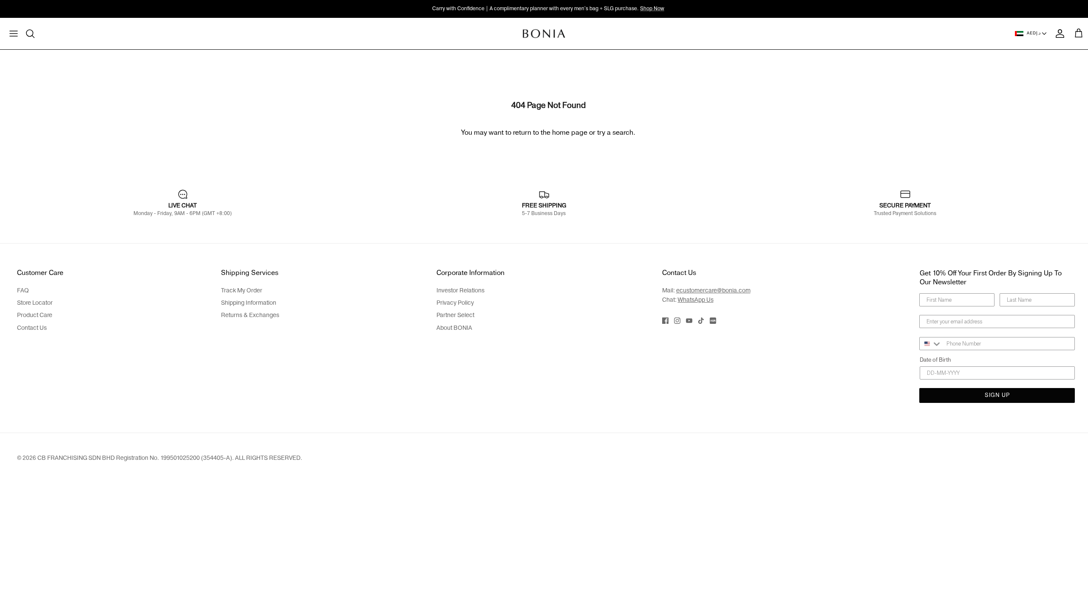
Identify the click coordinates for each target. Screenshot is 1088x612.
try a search (615, 132)
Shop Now (652, 8)
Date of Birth (935, 360)
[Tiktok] (701, 320)
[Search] (30, 33)
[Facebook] (665, 320)
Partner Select (455, 315)
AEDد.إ (1033, 33)
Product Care (34, 315)
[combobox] (931, 343)
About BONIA (454, 328)
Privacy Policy (455, 302)
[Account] (1058, 33)
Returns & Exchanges (250, 315)
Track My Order (241, 290)
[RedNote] (713, 320)
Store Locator (35, 302)
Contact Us (32, 328)
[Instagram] (677, 320)
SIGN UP (997, 395)
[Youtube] (689, 320)
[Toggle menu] (13, 33)
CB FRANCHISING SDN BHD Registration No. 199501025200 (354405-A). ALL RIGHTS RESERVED (168, 458)
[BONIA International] (544, 33)
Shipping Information (248, 302)
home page (569, 132)
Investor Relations (460, 290)
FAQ (23, 290)
